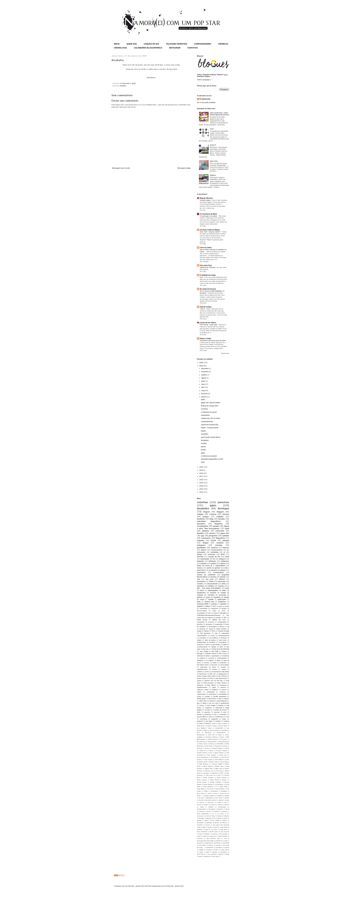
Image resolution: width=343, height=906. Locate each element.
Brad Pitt (211, 734)
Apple (205, 730)
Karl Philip (215, 651)
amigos (206, 516)
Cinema (202, 309)
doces (208, 811)
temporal (200, 721)
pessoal (216, 712)
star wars (215, 856)
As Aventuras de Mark (208, 214)
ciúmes (206, 804)
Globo (211, 750)
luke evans (223, 640)
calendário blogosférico (209, 521)
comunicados (201, 694)
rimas (210, 717)
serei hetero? (201, 854)
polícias (200, 597)
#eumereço (203, 674)
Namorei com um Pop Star (213, 771)
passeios (207, 712)
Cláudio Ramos (212, 739)
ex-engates (210, 660)
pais (226, 840)
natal (227, 528)
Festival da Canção (221, 746)
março (203, 390)
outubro (204, 375)
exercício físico (210, 816)
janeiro (204, 397)
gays (206, 820)
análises (219, 795)
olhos (198, 712)
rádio (207, 852)
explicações (221, 599)
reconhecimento (202, 647)
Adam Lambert (222, 723)
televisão (200, 557)
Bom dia (205, 649)
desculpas (212, 809)
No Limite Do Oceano (208, 289)
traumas (226, 721)
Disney (212, 743)
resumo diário (201, 717)
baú (216, 633)
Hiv (211, 752)
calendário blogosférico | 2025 (212, 459)
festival (212, 701)
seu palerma (212, 854)
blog (211, 519)
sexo (227, 717)
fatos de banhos (210, 640)
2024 (201, 467)
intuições (199, 825)
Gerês (227, 748)
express (223, 563)
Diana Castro (203, 743)
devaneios (209, 624)
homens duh (209, 602)
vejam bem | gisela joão (209, 425)
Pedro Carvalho (208, 777)
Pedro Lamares (202, 780)
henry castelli (215, 820)
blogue (205, 543)
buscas (223, 689)
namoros (199, 838)
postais (199, 714)
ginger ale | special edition (210, 403)
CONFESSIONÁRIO (202, 44)
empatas (224, 811)
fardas (220, 816)
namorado (219, 531)
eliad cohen (203, 701)
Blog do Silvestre (206, 198)
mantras (214, 834)
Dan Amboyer (201, 741)
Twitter (206, 791)
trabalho (220, 516)
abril (203, 387)
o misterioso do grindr (209, 412)
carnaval (211, 658)
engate (210, 599)
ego (220, 698)
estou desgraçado (203, 813)
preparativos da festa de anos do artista (213, 340)
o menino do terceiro (220, 710)
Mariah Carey (219, 766)
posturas (202, 629)
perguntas (213, 536)
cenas (213, 635)
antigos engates (209, 795)
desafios (200, 533)
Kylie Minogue (203, 764)
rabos (214, 667)
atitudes (225, 540)
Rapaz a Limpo (205, 338)
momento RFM (202, 604)
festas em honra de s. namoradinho (211, 566)
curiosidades (223, 694)
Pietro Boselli (214, 780)
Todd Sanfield (219, 789)
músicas (212, 514)
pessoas (214, 665)
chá (225, 802)
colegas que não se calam (210, 418)
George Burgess (217, 748)
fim (214, 818)
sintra (227, 854)
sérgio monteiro (221, 629)
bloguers (222, 559)
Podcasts (200, 685)
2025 (201, 366)
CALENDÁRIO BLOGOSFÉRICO (148, 48)
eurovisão (222, 595)
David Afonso (212, 741)
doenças (224, 638)
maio (203, 384)
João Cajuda (208, 759)
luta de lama (225, 831)
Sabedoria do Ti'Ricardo (208, 267)
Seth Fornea (223, 653)
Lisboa (199, 680)
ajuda (214, 687)
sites (200, 856)
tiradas (226, 597)
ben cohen (218, 798)
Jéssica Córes (213, 762)
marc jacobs (223, 834)
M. (214, 559)
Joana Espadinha (202, 757)
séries (216, 613)
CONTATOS (192, 48)
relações (203, 563)
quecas (227, 847)
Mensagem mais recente (121, 168)
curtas (199, 696)
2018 (201, 473)
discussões (212, 698)
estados (213, 563)
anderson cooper (203, 689)
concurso (211, 622)
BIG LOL (213, 674)
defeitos (210, 807)
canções (219, 543)
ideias (219, 660)
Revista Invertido (215, 782)
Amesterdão (219, 728)
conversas (211, 554)
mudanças (212, 836)
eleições (226, 698)
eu (213, 813)
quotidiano (201, 547)
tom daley (209, 721)
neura (207, 644)
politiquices (225, 561)
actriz (215, 793)
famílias (211, 586)
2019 (201, 470)
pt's (215, 714)
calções (220, 800)
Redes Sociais (202, 620)
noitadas (200, 540)
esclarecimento (216, 550)
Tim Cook (210, 789)
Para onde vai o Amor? (213, 775)
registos (200, 606)
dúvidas (221, 519)
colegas (200, 514)
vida (198, 579)
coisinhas (204, 409)
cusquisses (214, 608)
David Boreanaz (224, 741)
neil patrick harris (203, 665)
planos (203, 447)
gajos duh (225, 533)
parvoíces (223, 502)
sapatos (214, 852)
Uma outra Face (206, 265)
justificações (225, 703)
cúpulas (207, 696)
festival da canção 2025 (209, 406)
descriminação (201, 809)
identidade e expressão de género (208, 822)
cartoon (201, 802)
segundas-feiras (202, 669)
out (228, 626)
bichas (227, 798)
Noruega (206, 773)
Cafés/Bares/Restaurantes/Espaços (209, 615)
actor (220, 606)
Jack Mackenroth (221, 678)
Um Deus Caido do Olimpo (210, 230)
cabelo (199, 692)
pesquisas (226, 843)
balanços (225, 548)
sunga (211, 629)
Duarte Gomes (202, 678)
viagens (203, 550)
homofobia (214, 552)
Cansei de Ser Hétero (208, 323)
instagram (201, 545)
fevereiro (204, 394)
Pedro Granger (209, 683)
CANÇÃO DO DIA (151, 44)
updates (225, 536)
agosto (204, 378)
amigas (199, 554)
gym (198, 703)
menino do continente (206, 575)
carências (210, 802)
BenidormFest (221, 732)
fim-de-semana (202, 611)
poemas (218, 845)
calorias (202, 658)
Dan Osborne (222, 676)
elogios (199, 640)
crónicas (226, 804)
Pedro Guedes (222, 777)
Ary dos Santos (214, 730)
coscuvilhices (213, 638)
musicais (200, 644)
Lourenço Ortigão (216, 764)
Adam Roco (200, 725)
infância (224, 822)
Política (224, 651)
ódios (208, 606)
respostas (217, 597)
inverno (207, 825)
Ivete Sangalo (211, 755)
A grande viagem (205, 200)
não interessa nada (213, 838)
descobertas (222, 807)
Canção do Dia (214, 557)
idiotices (222, 579)
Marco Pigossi (208, 766)
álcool (207, 723)
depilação (200, 660)
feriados (226, 816)
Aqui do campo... (206, 307)
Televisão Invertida (203, 656)
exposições (219, 624)
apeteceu (214, 548)
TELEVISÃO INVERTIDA (176, 44)
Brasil (219, 734)
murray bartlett (222, 836)
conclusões (200, 622)
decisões (200, 624)
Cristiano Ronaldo (223, 631)
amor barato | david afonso (210, 437)
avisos (227, 606)
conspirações (222, 622)
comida (223, 593)
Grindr (213, 540)
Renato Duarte (202, 782)
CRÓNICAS (223, 44)
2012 (201, 492)
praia (208, 597)
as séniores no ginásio (217, 570)
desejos (224, 608)
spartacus (207, 856)
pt (224, 552)
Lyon (201, 277)
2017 (201, 476)
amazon (223, 687)
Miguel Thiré (209, 768)
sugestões (214, 719)
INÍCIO (117, 44)
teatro (224, 719)
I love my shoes (206, 247)
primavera (208, 714)
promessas (210, 847)
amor (227, 588)
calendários (201, 572)
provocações (225, 665)
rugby (201, 852)
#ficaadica (223, 613)
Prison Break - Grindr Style (209, 324)
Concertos (224, 739)
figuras (209, 818)
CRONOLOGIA (120, 48)
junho (203, 381)
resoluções (201, 581)
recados (223, 667)
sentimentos (205, 415)
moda (227, 557)
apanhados (215, 656)
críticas (219, 804)
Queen (224, 780)
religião (201, 849)
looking (221, 705)
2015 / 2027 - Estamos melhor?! (210, 232)
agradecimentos (202, 687)
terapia (199, 631)
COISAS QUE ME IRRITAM (220, 649)
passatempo (216, 644)
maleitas (207, 834)
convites (200, 584)
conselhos (202, 638)
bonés (201, 800)
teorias (213, 577)
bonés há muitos (210, 800)
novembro (205, 372)
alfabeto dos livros (219, 620)
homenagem (213, 626)
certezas (222, 692)
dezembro (205, 368)
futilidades (212, 561)
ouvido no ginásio (213, 568)
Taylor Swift (223, 786)
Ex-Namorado (205, 99)
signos (221, 854)
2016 (201, 480)
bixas (202, 590)
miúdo (214, 662)
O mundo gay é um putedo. (209, 216)
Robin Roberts (208, 784)
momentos (223, 662)
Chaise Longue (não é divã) (206, 676)
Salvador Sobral (210, 653)
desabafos (123, 86)
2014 (201, 486)
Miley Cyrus (218, 768)
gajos (203, 453)
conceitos (211, 595)
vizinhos (199, 671)
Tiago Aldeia (201, 789)
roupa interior (225, 849)
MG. (225, 617)
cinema (199, 804)
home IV (213, 145)
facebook (201, 519)
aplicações (209, 798)
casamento (206, 538)
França (207, 748)
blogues (213, 175)
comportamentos (207, 421)
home (214, 611)
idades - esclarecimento (209, 428)
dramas (223, 577)
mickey (206, 662)
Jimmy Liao (223, 755)
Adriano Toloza (211, 725)
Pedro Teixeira (222, 683)
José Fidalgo (204, 651)
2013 (201, 489)
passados (201, 524)
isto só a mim (213, 703)
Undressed (214, 791)
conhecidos (212, 694)
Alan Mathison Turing (204, 728)
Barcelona (208, 732)
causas (219, 802)
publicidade (205, 559)
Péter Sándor (211, 685)
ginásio (216, 526)
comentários (204, 608)
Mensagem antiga (184, 168)
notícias (214, 604)
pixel (224, 712)
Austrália (224, 730)
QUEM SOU (132, 44)
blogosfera (220, 538)
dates (203, 399)
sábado (213, 647)
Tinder (211, 581)
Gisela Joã (202, 750)
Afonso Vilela (223, 725)
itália (204, 827)
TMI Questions (205, 633)
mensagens (222, 642)
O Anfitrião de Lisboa (208, 275)
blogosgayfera (213, 590)
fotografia (200, 561)
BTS (198, 732)
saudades (204, 434)
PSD (221, 773)
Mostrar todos (225, 353)
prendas (218, 545)
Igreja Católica (219, 752)
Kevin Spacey (225, 762)
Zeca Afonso (201, 793)
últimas (206, 631)
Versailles (224, 791)
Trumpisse (222, 685)
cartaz (227, 800)
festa (198, 602)
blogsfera (219, 524)
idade (204, 703)
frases (219, 818)
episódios (200, 586)
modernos (208, 708)
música (199, 568)
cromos (212, 804)
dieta (223, 584)
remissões (223, 714)
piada (225, 644)
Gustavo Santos (202, 752)
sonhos (214, 669)
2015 (212, 129)
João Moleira (219, 759)
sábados (205, 531)
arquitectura (201, 593)
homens (225, 514)
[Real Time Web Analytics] (119, 876)
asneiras (213, 593)
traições (218, 721)
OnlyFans (214, 773)
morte (205, 836)
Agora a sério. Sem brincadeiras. (213, 527)
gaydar (199, 820)
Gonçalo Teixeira (221, 750)
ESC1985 (220, 743)
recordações (201, 613)
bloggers (220, 512)
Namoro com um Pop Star (214, 680)
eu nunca (220, 813)
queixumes (203, 667)
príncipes (219, 847)
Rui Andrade (219, 784)
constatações (202, 526)
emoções (216, 811)
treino (201, 723)
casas (202, 599)
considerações (218, 572)
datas (202, 807)
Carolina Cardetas (211, 737)
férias (225, 818)
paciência (219, 840)
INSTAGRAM (174, 48)
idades (203, 431)
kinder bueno (214, 831)
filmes (223, 554)
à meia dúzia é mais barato (220, 671)
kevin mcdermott (202, 831)
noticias (221, 586)
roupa (216, 849)
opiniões (223, 604)
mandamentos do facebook (206, 642)
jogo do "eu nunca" (211, 829)
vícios (207, 671)
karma (202, 705)
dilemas (201, 811)
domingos (223, 508)
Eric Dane (209, 746)
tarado (224, 669)
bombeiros (225, 656)
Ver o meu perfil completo (206, 102)
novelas (207, 710)
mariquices (222, 602)
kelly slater (223, 829)
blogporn (215, 689)
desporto (220, 809)
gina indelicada (222, 701)
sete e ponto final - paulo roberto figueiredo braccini (219, 114)
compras (200, 595)
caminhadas (211, 692)
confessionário (222, 658)
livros (223, 611)
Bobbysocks (200, 734)
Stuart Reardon (208, 786)
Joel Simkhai (215, 757)
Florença (199, 748)
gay (202, 536)
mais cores (214, 161)
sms (209, 613)
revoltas (204, 443)
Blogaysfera (223, 674)
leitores (221, 626)
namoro (212, 533)
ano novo (209, 579)
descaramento (212, 584)
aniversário (221, 581)
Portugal (199, 653)
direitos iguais (201, 698)
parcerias (200, 843)
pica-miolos (202, 845)
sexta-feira (203, 719)
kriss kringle (211, 705)
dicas (227, 809)
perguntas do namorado (212, 843)
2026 (201, 363)
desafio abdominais (219, 696)
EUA (211, 678)
